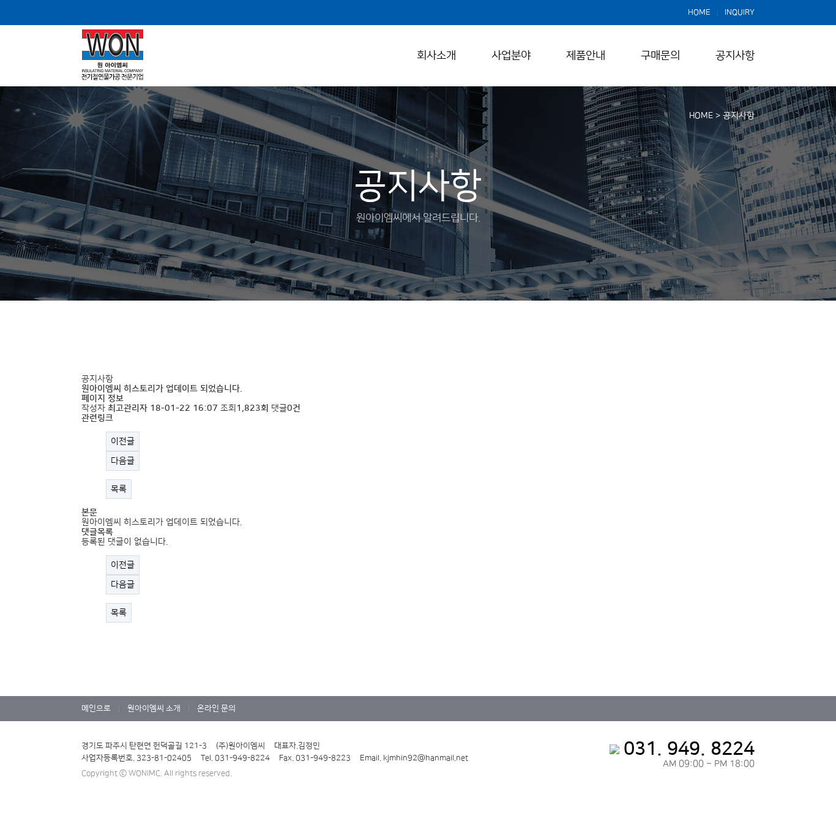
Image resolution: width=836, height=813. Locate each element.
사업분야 (511, 56)
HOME (699, 12)
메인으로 (96, 708)
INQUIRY (740, 12)
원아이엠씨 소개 (154, 708)
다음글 (123, 461)
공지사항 (735, 56)
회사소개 (436, 56)
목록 (119, 489)
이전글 (123, 441)
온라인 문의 (216, 708)
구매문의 (660, 56)
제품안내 (585, 56)
